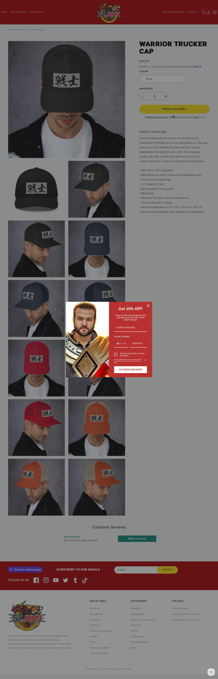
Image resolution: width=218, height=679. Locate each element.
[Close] (148, 305)
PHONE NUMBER (122, 337)
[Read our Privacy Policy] (145, 360)
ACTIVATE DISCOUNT (130, 369)
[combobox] (121, 343)
